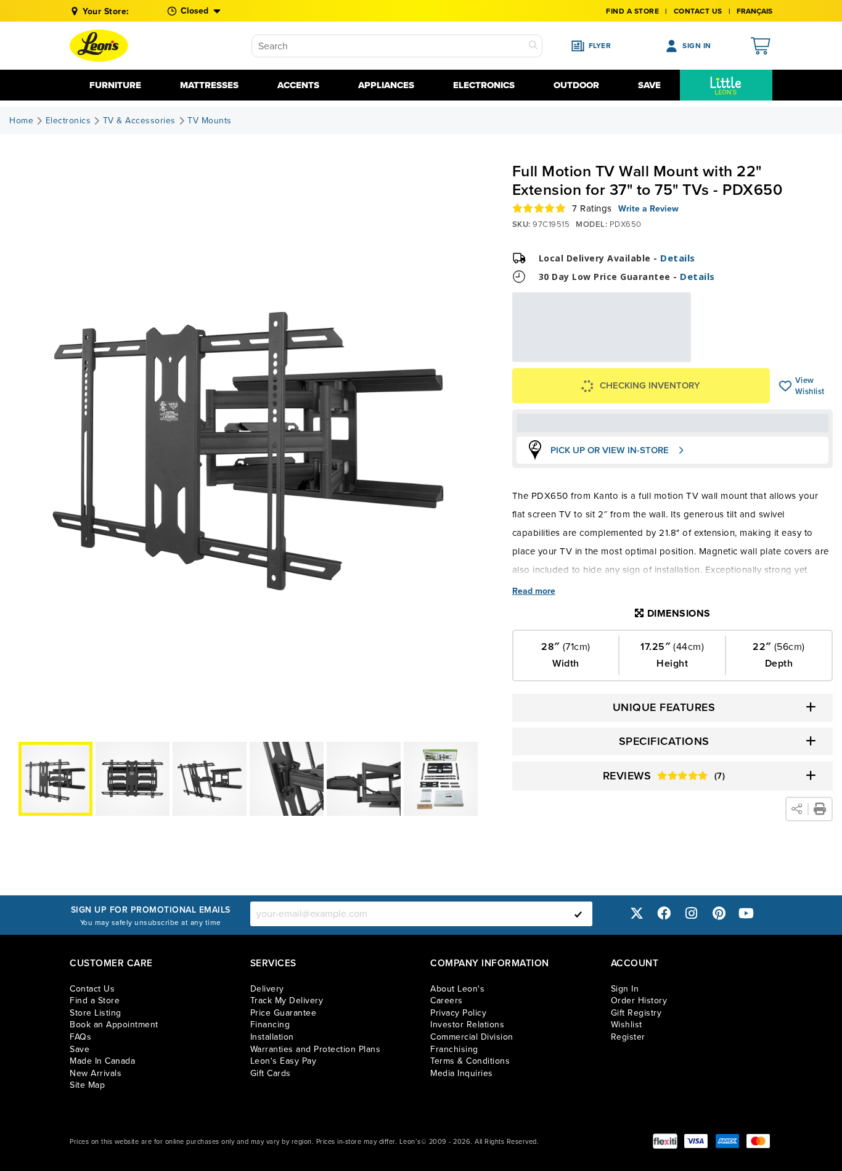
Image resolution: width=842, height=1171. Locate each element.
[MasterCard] (758, 1141)
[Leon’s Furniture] (99, 45)
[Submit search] (533, 45)
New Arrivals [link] (95, 1073)
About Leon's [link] (457, 988)
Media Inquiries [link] (461, 1073)
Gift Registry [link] (636, 1012)
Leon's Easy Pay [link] (283, 1060)
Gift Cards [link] (270, 1073)
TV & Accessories (139, 121)
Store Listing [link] (95, 1012)
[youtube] (746, 914)
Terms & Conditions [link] (470, 1060)
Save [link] (79, 1049)
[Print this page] (820, 809)
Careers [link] (446, 1000)
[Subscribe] (578, 914)
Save (649, 85)
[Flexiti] (665, 1141)
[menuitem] (726, 85)
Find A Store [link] (632, 11)
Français (754, 11)
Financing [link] (270, 1024)
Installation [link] (272, 1036)
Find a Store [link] (95, 1000)
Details (677, 258)
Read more (533, 591)
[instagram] (691, 914)
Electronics (484, 85)
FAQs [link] (80, 1036)
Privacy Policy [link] (458, 1012)
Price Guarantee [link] (283, 1012)
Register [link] (628, 1036)
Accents (298, 85)
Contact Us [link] (698, 11)
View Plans (652, 353)
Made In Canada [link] (102, 1060)
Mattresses (209, 85)
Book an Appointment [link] (114, 1024)
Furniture (115, 85)
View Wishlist (785, 386)
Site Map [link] (87, 1085)
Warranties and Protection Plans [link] (315, 1049)
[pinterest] (718, 914)
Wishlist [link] (626, 1024)
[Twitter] (636, 914)
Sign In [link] (625, 988)
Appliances (386, 85)
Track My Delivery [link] (287, 1000)
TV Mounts (209, 121)
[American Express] (727, 1141)
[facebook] (664, 914)
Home (21, 121)
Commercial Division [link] (471, 1036)
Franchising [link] (454, 1049)
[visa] (696, 1141)
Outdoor (576, 85)
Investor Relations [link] (467, 1024)
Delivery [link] (267, 988)
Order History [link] (639, 1000)
